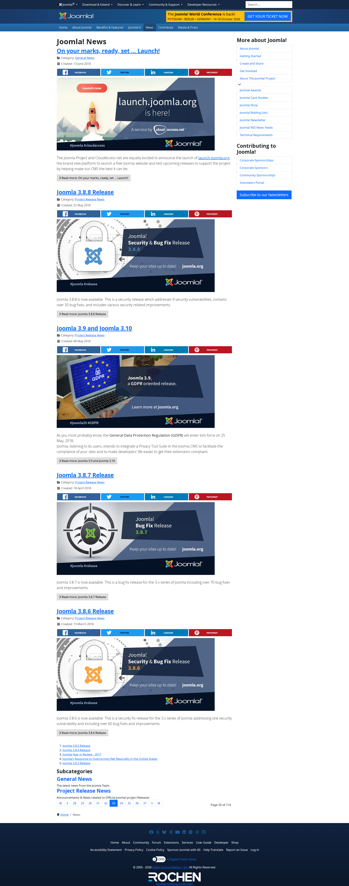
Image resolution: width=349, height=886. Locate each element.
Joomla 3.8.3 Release (76, 763)
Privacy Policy (134, 850)
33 (113, 803)
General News (84, 58)
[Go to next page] (152, 803)
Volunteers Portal (252, 183)
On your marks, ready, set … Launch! (108, 51)
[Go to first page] (60, 803)
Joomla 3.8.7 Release (85, 475)
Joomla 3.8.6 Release (85, 611)
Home (63, 27)
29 (82, 803)
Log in (255, 850)
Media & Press (188, 27)
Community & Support (164, 5)
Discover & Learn (129, 5)
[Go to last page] (159, 803)
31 (98, 803)
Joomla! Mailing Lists (254, 113)
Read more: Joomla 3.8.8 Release (83, 314)
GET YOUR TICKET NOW (268, 16)
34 (121, 803)
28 (74, 803)
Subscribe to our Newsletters (264, 194)
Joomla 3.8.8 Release (85, 192)
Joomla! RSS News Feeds (256, 128)
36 (137, 803)
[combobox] (269, 4)
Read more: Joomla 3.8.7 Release (83, 597)
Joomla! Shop (249, 105)
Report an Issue (237, 850)
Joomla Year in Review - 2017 (82, 754)
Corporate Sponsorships (257, 160)
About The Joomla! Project (257, 78)
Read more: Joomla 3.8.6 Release (83, 733)
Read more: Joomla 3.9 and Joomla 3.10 (88, 461)
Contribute (165, 27)
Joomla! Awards (250, 90)
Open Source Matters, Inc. (170, 867)
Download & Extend (96, 5)
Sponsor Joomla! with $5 (183, 850)
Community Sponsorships (257, 175)
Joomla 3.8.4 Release (76, 750)
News (149, 27)
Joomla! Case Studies (254, 98)
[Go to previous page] (67, 803)
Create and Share (252, 63)
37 (145, 803)
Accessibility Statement (106, 850)
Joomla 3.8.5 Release (76, 746)
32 (105, 803)
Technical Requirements (256, 135)
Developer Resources (202, 5)
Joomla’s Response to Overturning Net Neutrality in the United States (110, 759)
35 (129, 803)
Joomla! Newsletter (253, 120)
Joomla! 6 (134, 27)
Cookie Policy (155, 850)
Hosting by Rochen (174, 884)
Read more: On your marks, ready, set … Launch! (94, 178)
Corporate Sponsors (254, 168)
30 (90, 803)
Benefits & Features (110, 27)
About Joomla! (82, 27)
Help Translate (213, 850)
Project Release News (90, 199)
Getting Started (250, 56)
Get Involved (248, 71)
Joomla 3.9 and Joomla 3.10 (94, 328)
